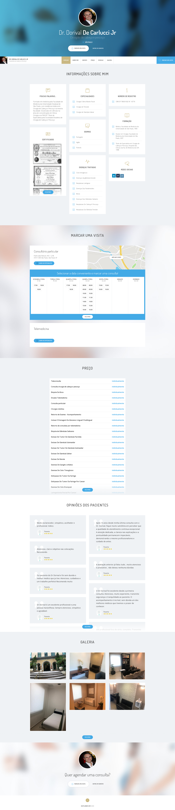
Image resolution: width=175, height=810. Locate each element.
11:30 (90, 297)
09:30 (90, 289)
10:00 (84, 293)
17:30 (35, 285)
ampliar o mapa (116, 257)
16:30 (90, 310)
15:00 (84, 306)
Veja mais (48, 192)
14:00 (84, 301)
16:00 (84, 310)
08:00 (84, 285)
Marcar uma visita (167, 60)
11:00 (84, 297)
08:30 (90, 285)
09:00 (84, 289)
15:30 (90, 306)
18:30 (39, 289)
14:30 (90, 301)
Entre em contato (98, 48)
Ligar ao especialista (45, 263)
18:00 (42, 285)
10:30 (90, 293)
